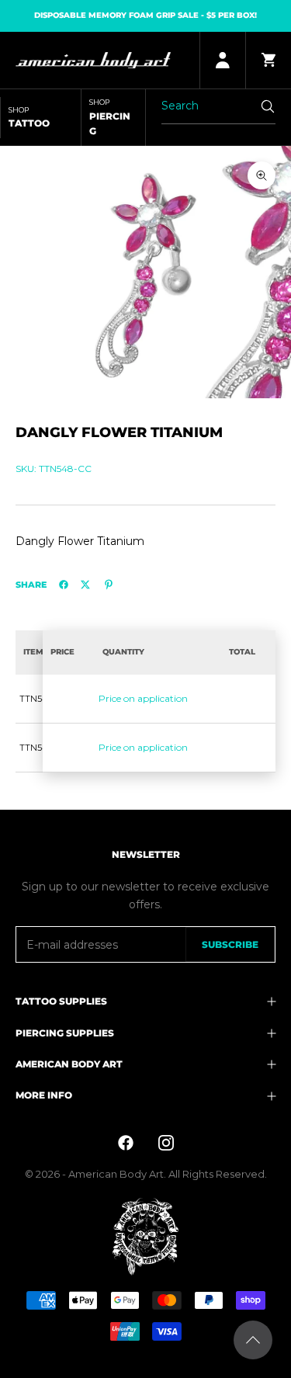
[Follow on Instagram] (166, 1143)
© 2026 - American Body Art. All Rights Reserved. (146, 1174)
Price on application (143, 698)
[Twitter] (85, 584)
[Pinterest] (108, 584)
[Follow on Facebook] (125, 1143)
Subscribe (230, 944)
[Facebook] (63, 584)
